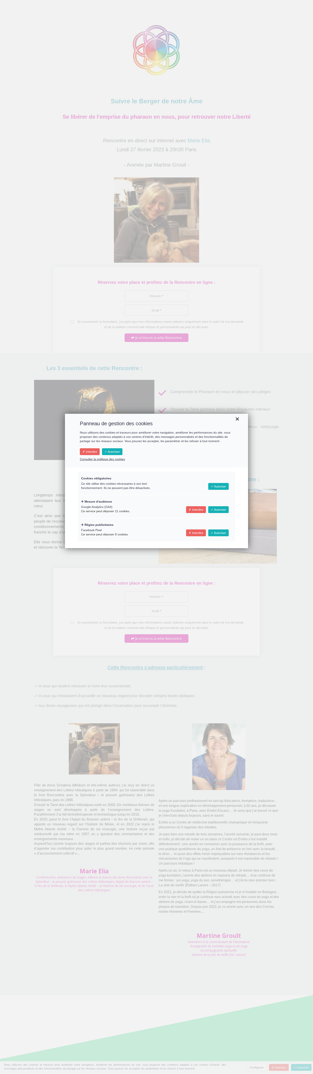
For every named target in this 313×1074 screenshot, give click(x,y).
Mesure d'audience (98, 501)
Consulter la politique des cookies (102, 459)
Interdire (91, 451)
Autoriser (113, 451)
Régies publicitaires (98, 524)
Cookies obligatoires (96, 478)
